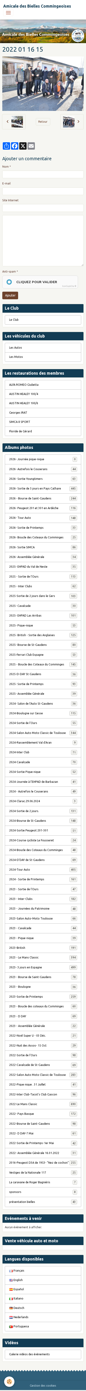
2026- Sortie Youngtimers (42, 478)
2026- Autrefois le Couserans (42, 469)
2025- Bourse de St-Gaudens (42, 644)
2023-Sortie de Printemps (42, 996)
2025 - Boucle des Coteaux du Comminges (42, 664)
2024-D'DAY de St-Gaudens (42, 859)
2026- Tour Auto (42, 517)
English (18, 1279)
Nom (5, 166)
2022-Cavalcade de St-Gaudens (42, 1064)
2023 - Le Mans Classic (42, 957)
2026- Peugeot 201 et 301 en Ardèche (42, 508)
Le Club (14, 319)
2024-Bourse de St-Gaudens (42, 820)
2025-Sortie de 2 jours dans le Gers (42, 595)
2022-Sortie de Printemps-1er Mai (42, 1143)
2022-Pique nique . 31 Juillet (42, 1084)
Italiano (18, 1298)
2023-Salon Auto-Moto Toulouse (42, 918)
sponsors (42, 1191)
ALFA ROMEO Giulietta (24, 384)
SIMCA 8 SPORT (19, 421)
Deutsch (18, 1307)
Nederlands (20, 1317)
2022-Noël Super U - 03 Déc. (42, 1035)
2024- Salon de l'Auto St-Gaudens (42, 703)
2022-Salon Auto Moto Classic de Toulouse (42, 1074)
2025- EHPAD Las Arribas (42, 615)
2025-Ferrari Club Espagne (42, 654)
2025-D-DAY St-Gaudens (42, 674)
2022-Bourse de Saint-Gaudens (42, 1123)
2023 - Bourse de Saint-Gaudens (42, 977)
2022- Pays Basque (42, 1113)
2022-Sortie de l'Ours (42, 1055)
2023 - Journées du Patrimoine (42, 908)
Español (18, 1289)
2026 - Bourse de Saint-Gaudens (42, 498)
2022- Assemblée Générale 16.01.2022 (42, 1152)
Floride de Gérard (20, 431)
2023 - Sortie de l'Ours (42, 889)
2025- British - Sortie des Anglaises (42, 635)
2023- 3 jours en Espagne (42, 967)
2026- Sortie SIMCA (42, 547)
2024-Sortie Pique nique (42, 771)
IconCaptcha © (69, 286)
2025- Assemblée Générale (42, 693)
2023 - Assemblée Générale (42, 1025)
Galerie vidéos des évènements (29, 1354)
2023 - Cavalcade (42, 928)
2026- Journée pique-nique (42, 459)
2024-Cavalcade (42, 762)
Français (18, 1270)
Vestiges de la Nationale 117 (42, 1172)
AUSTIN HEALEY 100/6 (23, 403)
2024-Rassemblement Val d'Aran (42, 742)
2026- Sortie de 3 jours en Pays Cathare (42, 488)
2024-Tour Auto (42, 869)
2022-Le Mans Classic (42, 1104)
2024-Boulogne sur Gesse (42, 713)
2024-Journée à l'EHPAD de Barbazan (42, 781)
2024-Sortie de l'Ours (42, 722)
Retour (42, 121)
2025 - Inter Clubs (42, 586)
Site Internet (10, 200)
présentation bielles (42, 1201)
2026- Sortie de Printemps (42, 527)
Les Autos (15, 347)
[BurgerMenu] (8, 12)
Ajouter (10, 295)
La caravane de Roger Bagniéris (42, 1182)
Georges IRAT (18, 412)
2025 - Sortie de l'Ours (42, 576)
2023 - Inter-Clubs (42, 898)
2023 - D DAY (42, 1016)
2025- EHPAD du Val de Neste (42, 566)
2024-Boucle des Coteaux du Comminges (42, 849)
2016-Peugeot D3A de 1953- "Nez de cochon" (42, 1162)
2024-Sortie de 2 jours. (42, 811)
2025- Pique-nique (42, 625)
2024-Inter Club (42, 752)
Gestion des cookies (43, 1385)
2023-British (42, 947)
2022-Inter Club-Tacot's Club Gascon (42, 1094)
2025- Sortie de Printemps (42, 683)
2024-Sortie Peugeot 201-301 (42, 830)
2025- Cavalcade (42, 605)
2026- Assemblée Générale (42, 556)
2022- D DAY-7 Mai (42, 1133)
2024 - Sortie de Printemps (42, 879)
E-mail (6, 183)
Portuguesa (21, 1326)
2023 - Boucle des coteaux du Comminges (42, 1006)
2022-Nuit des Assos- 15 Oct (42, 1045)
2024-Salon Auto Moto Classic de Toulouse (42, 732)
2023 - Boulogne (42, 986)
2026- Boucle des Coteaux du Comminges (42, 537)
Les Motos (16, 356)
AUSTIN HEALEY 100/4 (23, 393)
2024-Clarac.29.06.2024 (42, 801)
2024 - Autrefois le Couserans (42, 791)
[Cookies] (9, 1381)
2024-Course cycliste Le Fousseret (42, 840)
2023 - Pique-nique (42, 938)
